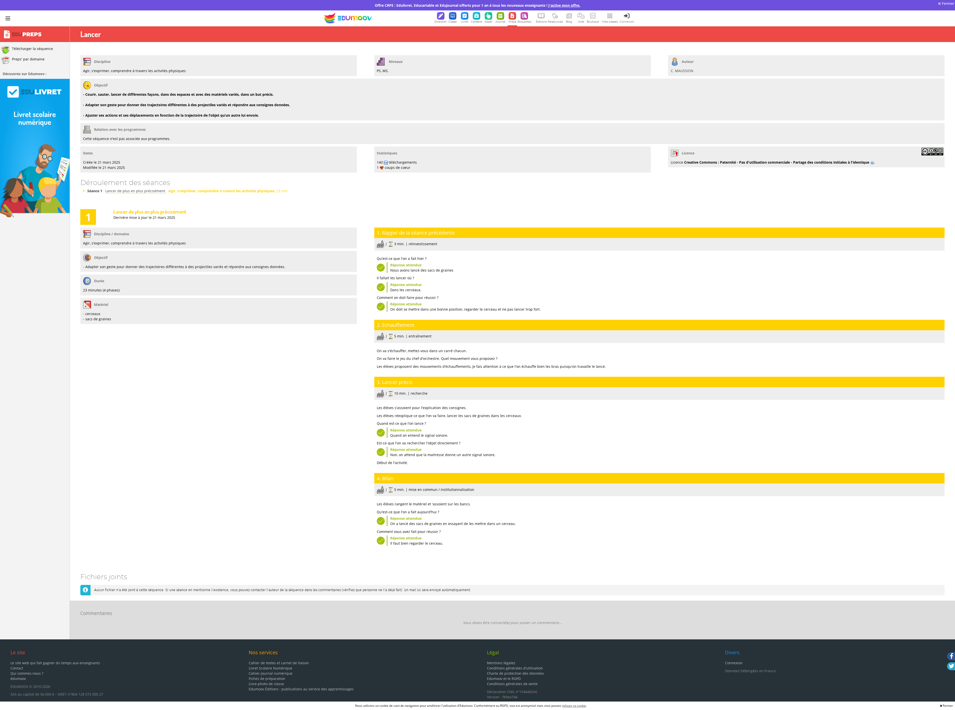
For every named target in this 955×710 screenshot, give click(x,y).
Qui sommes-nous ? (26, 673)
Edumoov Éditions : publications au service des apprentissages (301, 689)
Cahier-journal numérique (270, 673)
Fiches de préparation (267, 678)
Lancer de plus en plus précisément (135, 191)
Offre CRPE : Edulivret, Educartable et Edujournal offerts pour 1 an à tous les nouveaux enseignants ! (477, 5)
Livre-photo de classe (266, 683)
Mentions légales (501, 663)
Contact (16, 668)
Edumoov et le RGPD (504, 678)
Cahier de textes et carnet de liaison (279, 663)
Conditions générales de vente (512, 683)
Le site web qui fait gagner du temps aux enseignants (55, 663)
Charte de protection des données (515, 673)
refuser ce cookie (574, 706)
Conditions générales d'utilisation (515, 668)
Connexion (734, 663)
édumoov (18, 678)
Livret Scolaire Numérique (270, 668)
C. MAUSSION (682, 70)
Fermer (947, 3)
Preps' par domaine (28, 59)
